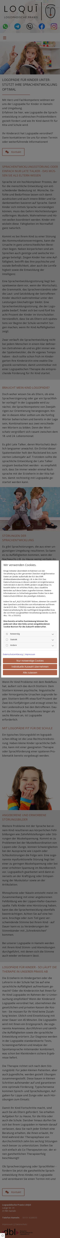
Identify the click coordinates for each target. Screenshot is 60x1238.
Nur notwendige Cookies (30, 660)
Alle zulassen (30, 672)
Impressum (30, 654)
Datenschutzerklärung (13, 654)
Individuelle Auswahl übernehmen (30, 666)
